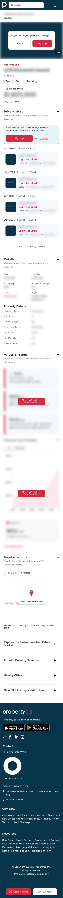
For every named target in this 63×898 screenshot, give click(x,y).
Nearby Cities (13, 675)
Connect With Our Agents (23, 843)
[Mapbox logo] (12, 603)
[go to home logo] (17, 712)
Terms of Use (9, 822)
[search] (26, 5)
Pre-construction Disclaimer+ (31, 873)
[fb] (11, 737)
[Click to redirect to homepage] (4, 5)
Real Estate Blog (11, 840)
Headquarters (37, 815)
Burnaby (8, 17)
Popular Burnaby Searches (21, 660)
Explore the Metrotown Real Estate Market (27, 644)
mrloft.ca (21, 815)
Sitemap (25, 822)
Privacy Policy (51, 818)
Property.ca (9, 719)
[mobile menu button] (58, 5)
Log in (20, 43)
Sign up (42, 43)
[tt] (5, 737)
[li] (17, 737)
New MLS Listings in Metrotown (25, 690)
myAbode (27, 719)
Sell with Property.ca (36, 840)
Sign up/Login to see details (31, 401)
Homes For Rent (41, 850)
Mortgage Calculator (28, 847)
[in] (23, 737)
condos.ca (8, 815)
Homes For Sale (20, 850)
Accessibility (33, 818)
